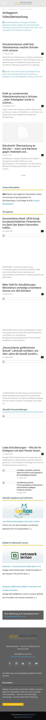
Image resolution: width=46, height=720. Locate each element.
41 (42, 231)
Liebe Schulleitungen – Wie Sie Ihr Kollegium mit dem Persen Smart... (22, 449)
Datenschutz (18, 717)
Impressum (28, 717)
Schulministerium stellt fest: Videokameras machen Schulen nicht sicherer (20, 47)
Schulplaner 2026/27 (26, 673)
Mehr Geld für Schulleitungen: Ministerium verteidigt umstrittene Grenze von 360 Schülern (21, 287)
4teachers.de (30, 715)
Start (4, 9)
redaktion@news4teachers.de (23, 656)
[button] (4, 3)
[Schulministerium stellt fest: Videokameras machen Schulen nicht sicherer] (23, 31)
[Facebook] (9, 663)
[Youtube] (36, 663)
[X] (29, 663)
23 (42, 357)
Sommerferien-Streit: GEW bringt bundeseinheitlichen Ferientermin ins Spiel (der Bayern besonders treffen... (21, 223)
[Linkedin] (23, 663)
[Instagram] (16, 663)
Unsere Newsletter (11, 187)
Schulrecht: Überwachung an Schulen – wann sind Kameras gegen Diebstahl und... (19, 148)
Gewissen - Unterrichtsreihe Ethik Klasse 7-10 (21, 566)
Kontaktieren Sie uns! (15, 616)
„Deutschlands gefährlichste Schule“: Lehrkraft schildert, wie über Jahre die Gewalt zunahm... (20, 350)
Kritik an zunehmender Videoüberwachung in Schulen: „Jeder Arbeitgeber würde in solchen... (20, 98)
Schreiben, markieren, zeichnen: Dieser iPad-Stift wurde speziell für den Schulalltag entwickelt (29, 472)
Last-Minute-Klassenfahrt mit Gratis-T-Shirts (21, 521)
